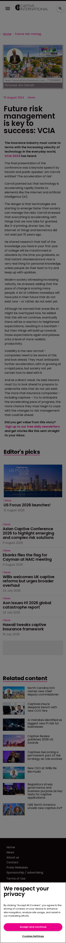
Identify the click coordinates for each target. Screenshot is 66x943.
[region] (33, 912)
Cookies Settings (33, 936)
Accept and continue (33, 927)
